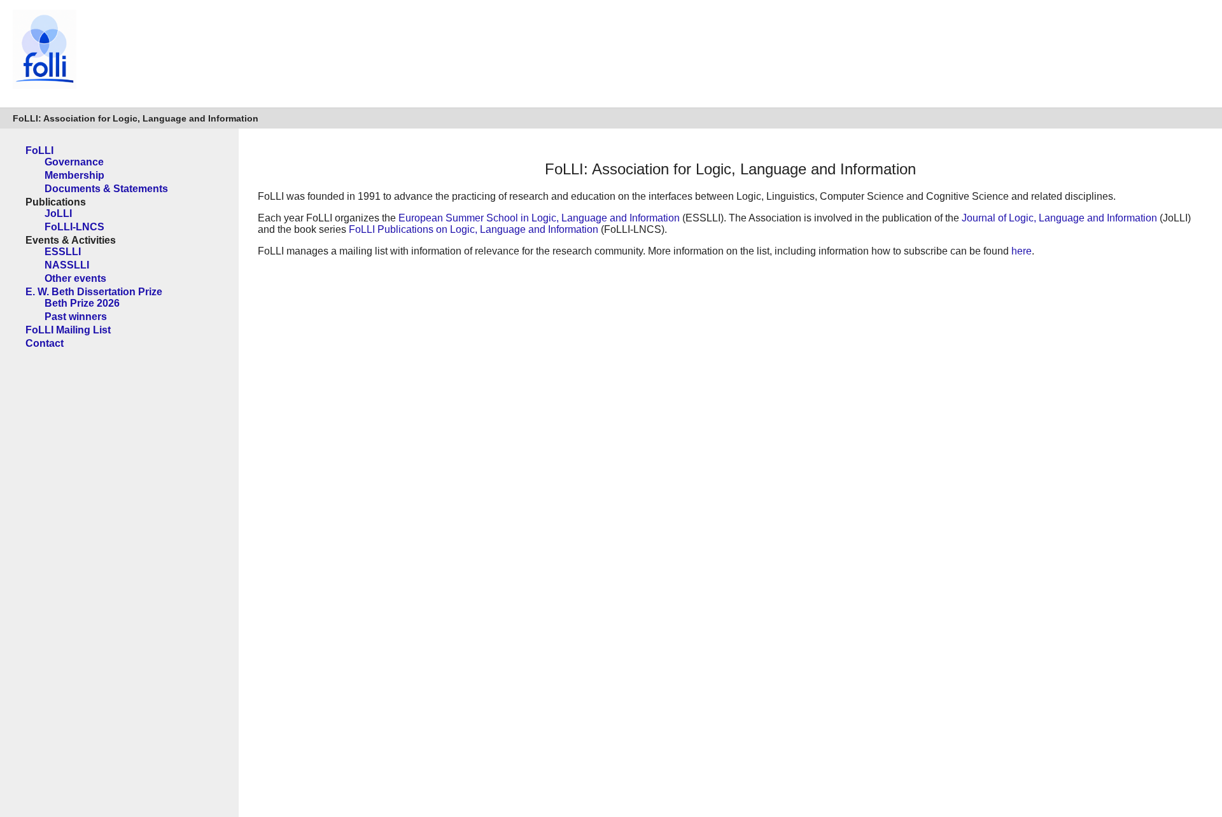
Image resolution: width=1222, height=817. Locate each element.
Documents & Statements (106, 188)
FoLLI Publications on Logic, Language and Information (473, 229)
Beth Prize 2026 (82, 303)
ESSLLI (63, 251)
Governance (74, 162)
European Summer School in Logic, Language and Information (539, 218)
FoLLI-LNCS (74, 226)
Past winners (76, 316)
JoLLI (58, 213)
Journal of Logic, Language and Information (1059, 218)
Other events (75, 278)
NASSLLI (67, 265)
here (1021, 251)
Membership (74, 175)
